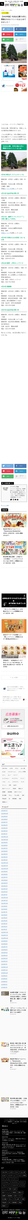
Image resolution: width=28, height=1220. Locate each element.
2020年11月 (4, 935)
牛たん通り (17, 795)
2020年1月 (4, 964)
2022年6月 (4, 880)
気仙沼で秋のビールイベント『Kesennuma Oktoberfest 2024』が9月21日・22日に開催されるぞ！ (18, 1063)
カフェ (3, 775)
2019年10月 (4, 973)
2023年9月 (4, 842)
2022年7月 (4, 877)
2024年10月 (4, 813)
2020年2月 (4, 961)
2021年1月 (4, 929)
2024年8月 (4, 819)
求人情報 (4, 795)
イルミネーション (12, 771)
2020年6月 (4, 950)
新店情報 (10, 792)
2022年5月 (4, 883)
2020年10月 (4, 938)
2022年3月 (4, 889)
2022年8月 (4, 874)
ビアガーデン (15, 781)
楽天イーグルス (18, 792)
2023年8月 (4, 845)
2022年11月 (4, 866)
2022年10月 (4, 868)
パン (9, 781)
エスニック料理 (22, 771)
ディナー (23, 778)
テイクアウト (15, 778)
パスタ (3, 781)
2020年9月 (4, 941)
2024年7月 (4, 822)
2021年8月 (4, 909)
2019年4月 (4, 987)
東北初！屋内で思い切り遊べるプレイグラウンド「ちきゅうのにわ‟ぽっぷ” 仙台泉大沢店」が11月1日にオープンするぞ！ (18, 1047)
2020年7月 (4, 947)
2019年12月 (4, 967)
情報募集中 (10, 1121)
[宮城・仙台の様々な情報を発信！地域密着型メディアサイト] (14, 6)
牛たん (10, 795)
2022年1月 (4, 894)
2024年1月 (4, 834)
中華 (10, 785)
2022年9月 (4, 871)
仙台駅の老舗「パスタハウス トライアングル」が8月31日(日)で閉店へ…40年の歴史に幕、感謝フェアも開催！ (18, 997)
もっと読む (15, 677)
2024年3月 (4, 828)
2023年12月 (4, 837)
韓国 (20, 798)
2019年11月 (4, 970)
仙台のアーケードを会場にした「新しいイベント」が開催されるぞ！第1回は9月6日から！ (13, 637)
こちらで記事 (9, 189)
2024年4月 (4, 825)
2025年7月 (4, 810)
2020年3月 (4, 958)
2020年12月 (4, 932)
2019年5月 (4, 984)
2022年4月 (4, 886)
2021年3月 (4, 923)
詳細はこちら (5, 233)
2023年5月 (4, 854)
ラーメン (4, 785)
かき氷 (11, 768)
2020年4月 (4, 955)
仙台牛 (14, 785)
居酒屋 (3, 792)
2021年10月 (4, 903)
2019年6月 (4, 981)
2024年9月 (4, 816)
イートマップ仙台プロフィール (10, 1120)
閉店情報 (14, 798)
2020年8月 (4, 944)
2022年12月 (4, 863)
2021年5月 (4, 918)
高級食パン (4, 802)
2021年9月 (4, 906)
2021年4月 (4, 921)
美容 (23, 795)
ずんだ (16, 768)
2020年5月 (4, 952)
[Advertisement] (14, 106)
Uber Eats (4, 768)
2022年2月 (4, 892)
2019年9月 (4, 976)
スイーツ (15, 775)
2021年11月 (4, 900)
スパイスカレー (5, 778)
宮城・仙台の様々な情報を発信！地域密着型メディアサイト (14, 1209)
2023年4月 (4, 857)
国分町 (14, 788)
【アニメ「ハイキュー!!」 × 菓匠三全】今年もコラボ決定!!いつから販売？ (18, 1010)
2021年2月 (4, 926)
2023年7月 (4, 848)
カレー (9, 775)
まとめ (3, 771)
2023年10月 (4, 839)
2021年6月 (4, 915)
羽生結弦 (4, 798)
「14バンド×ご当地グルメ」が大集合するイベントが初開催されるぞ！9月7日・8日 (13, 611)
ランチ (22, 781)
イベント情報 (6, 505)
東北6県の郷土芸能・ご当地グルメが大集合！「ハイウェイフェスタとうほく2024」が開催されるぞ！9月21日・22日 (18, 1103)
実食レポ (21, 788)
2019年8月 (4, 979)
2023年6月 (4, 851)
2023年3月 (4, 860)
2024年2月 (4, 831)
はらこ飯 (23, 768)
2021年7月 (4, 912)
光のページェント (6, 788)
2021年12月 (4, 897)
